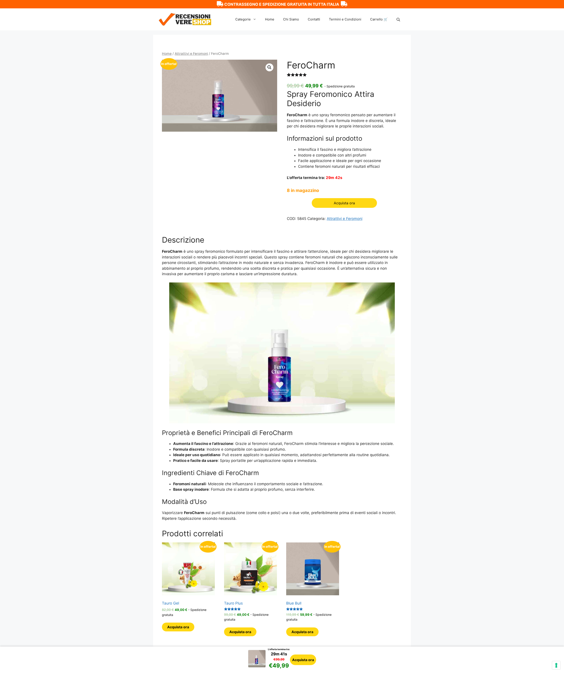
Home (269, 19)
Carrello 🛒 (379, 19)
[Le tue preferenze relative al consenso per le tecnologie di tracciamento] (556, 665)
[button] (269, 67)
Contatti (314, 19)
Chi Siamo (291, 19)
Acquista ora (303, 660)
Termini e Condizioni (345, 19)
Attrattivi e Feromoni (191, 54)
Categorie (243, 19)
